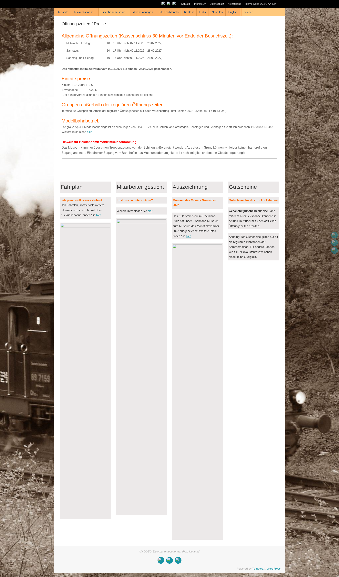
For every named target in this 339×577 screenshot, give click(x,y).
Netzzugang (234, 3)
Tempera (257, 568)
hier (89, 131)
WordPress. (274, 568)
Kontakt (185, 3)
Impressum (199, 3)
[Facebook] (163, 3)
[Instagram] (169, 3)
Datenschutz (217, 3)
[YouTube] (174, 3)
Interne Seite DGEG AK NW (260, 3)
